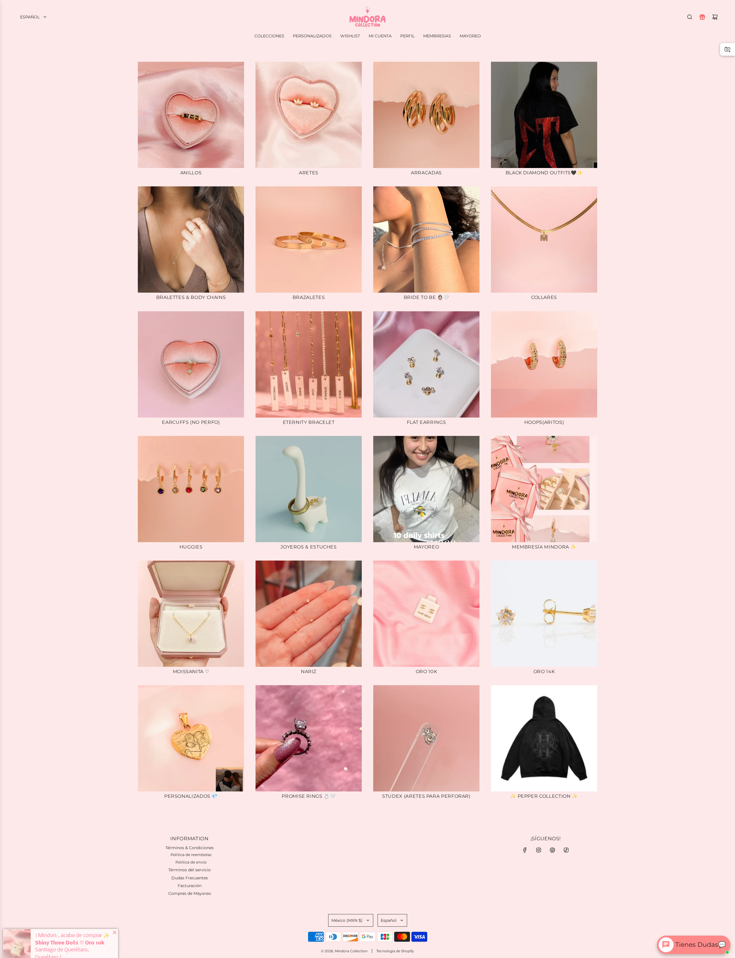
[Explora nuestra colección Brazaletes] (309, 239)
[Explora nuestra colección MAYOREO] (426, 489)
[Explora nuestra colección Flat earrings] (426, 364)
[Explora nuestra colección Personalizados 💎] (191, 738)
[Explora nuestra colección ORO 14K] (544, 614)
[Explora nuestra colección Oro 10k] (426, 614)
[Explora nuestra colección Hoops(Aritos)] (544, 364)
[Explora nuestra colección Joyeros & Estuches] (309, 489)
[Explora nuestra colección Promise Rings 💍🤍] (309, 738)
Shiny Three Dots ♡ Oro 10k (70, 929)
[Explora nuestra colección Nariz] (309, 614)
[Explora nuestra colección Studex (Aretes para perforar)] (426, 738)
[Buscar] (689, 17)
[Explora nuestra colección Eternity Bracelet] (309, 364)
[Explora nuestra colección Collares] (544, 239)
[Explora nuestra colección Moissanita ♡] (191, 614)
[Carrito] (715, 17)
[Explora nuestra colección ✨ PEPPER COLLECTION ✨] (544, 738)
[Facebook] (525, 850)
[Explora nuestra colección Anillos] (191, 115)
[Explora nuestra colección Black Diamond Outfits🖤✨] (544, 115)
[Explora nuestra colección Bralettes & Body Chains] (191, 239)
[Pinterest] (552, 850)
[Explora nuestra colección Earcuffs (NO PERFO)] (191, 364)
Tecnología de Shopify (395, 951)
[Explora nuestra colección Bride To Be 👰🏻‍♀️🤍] (426, 239)
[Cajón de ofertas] (702, 17)
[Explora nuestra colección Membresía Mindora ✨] (544, 489)
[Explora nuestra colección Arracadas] (426, 115)
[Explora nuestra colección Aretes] (309, 115)
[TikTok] (566, 850)
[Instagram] (538, 850)
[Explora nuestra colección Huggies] (191, 489)
